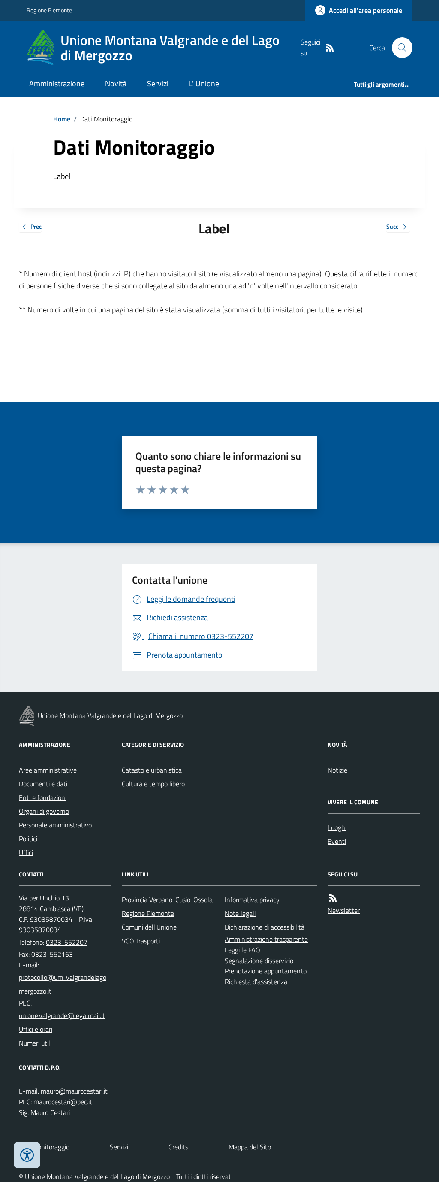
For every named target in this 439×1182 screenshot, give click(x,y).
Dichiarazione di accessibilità (264, 927)
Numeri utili (35, 1043)
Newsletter (344, 910)
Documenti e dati (43, 784)
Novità (115, 83)
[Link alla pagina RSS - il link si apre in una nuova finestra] (330, 47)
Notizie (337, 770)
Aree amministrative (48, 770)
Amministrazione (56, 83)
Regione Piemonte (49, 10)
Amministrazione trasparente (266, 939)
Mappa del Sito (250, 1147)
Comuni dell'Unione (149, 927)
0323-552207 (66, 942)
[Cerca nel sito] (398, 47)
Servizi (157, 83)
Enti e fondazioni (42, 797)
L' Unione (204, 83)
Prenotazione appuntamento (266, 971)
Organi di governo (44, 811)
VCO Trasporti (141, 941)
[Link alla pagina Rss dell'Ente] (333, 898)
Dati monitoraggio (44, 1147)
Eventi (337, 841)
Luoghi (337, 827)
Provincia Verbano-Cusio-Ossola (167, 899)
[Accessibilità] (27, 1155)
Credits (178, 1147)
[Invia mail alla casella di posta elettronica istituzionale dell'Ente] (65, 984)
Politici (28, 838)
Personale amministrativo (55, 825)
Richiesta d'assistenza (256, 981)
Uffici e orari (35, 1029)
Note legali (240, 913)
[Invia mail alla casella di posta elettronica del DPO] (74, 1091)
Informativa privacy (252, 899)
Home (61, 119)
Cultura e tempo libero (153, 784)
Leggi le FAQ (242, 950)
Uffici (26, 852)
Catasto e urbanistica (152, 770)
